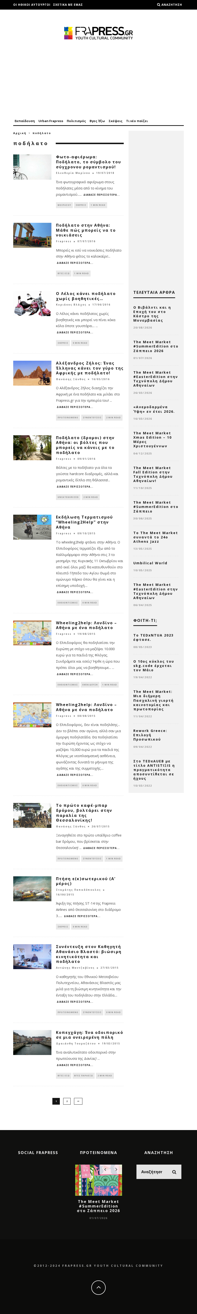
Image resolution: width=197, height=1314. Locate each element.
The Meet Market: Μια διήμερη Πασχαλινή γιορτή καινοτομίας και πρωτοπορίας (153, 700)
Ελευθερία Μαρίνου (73, 173)
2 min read (113, 417)
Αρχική (19, 133)
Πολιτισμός (76, 121)
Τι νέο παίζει (137, 121)
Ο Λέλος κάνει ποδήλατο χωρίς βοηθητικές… (86, 296)
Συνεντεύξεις (92, 417)
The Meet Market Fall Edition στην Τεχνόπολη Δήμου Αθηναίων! (153, 474)
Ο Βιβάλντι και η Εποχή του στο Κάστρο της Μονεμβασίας (152, 314)
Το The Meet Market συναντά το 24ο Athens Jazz (155, 537)
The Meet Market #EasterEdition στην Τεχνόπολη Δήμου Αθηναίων (155, 379)
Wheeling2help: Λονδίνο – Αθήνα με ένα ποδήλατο (86, 625)
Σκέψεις (116, 121)
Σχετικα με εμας (68, 5)
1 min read (98, 205)
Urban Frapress (50, 121)
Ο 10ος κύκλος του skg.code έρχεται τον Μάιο (153, 665)
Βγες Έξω (97, 121)
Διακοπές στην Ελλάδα (34, 14)
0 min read (80, 343)
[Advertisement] (98, 79)
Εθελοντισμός (68, 602)
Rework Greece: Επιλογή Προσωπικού (150, 735)
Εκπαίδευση (25, 121)
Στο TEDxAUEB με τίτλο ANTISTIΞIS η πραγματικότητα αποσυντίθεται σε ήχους (154, 770)
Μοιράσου (64, 205)
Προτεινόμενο (68, 417)
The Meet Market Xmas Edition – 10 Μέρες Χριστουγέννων (152, 439)
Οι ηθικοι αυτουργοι (31, 5)
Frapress (64, 241)
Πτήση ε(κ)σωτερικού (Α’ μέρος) (86, 881)
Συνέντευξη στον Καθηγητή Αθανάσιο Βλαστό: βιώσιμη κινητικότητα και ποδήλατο (89, 954)
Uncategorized (68, 497)
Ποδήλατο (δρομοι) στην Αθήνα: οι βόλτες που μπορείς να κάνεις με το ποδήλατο (85, 445)
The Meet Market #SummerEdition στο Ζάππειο (156, 506)
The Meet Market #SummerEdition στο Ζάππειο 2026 (156, 346)
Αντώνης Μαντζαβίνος (75, 968)
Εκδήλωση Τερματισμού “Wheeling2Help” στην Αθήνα (84, 522)
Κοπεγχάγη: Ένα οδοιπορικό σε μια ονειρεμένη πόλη (89, 1035)
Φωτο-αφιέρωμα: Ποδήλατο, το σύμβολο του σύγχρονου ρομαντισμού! (88, 162)
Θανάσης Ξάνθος (71, 379)
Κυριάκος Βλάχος (71, 304)
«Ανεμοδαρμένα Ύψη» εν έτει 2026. (154, 409)
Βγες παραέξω (83, 1075)
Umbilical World (150, 563)
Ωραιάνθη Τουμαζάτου (76, 1043)
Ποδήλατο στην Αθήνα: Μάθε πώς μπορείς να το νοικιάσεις (86, 230)
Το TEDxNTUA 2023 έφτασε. (153, 637)
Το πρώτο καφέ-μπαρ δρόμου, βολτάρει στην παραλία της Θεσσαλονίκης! (84, 813)
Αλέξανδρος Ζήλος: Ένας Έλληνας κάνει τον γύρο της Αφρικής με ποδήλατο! (90, 368)
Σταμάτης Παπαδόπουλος (78, 890)
